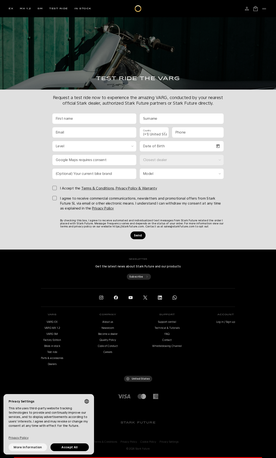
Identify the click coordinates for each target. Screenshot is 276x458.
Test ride (58, 9)
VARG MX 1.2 (52, 328)
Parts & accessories (52, 358)
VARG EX (52, 322)
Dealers (52, 364)
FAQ (167, 334)
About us (107, 322)
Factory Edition (52, 340)
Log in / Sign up (225, 322)
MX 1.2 (25, 9)
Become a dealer (108, 334)
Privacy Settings (169, 441)
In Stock (82, 9)
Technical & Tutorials (167, 328)
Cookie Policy (148, 441)
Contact (167, 340)
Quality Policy (108, 340)
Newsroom (108, 328)
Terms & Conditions (105, 441)
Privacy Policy (129, 441)
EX (11, 9)
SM (40, 9)
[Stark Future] (138, 8)
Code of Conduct (108, 346)
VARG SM (52, 334)
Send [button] (138, 235)
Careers (108, 352)
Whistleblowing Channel (167, 346)
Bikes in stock (52, 346)
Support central (167, 322)
